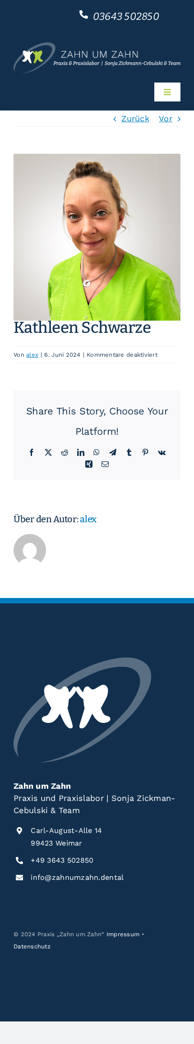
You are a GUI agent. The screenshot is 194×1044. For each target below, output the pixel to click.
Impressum (122, 934)
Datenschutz (32, 946)
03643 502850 (126, 16)
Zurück (135, 118)
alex (32, 354)
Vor (165, 118)
